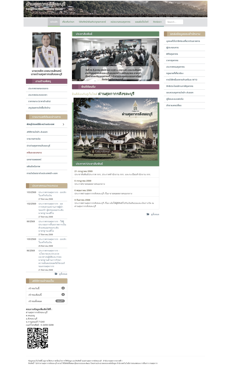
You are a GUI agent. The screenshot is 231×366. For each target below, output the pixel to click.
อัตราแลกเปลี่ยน (173, 105)
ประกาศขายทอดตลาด (38, 88)
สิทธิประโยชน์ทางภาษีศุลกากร (179, 86)
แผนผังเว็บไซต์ (141, 22)
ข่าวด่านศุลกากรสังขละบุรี (38, 145)
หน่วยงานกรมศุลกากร (120, 22)
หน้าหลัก (54, 22)
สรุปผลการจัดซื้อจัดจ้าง (39, 107)
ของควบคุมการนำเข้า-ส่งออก (179, 92)
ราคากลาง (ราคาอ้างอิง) (39, 101)
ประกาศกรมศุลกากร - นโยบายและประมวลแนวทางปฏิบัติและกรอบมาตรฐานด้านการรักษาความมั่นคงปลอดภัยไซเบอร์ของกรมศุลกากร (51, 258)
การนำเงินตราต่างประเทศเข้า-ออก (42, 173)
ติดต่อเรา (157, 22)
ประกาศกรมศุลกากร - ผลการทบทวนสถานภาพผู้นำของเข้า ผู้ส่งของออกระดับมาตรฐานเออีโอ (50, 208)
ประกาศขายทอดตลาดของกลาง (89, 182)
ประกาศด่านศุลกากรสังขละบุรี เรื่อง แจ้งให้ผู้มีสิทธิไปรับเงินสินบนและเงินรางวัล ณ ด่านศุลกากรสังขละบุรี (114, 203)
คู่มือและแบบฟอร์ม (174, 99)
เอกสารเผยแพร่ (34, 159)
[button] (78, 59)
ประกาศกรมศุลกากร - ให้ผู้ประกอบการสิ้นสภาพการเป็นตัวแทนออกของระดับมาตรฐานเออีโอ (52, 226)
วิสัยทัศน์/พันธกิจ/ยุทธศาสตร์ (92, 22)
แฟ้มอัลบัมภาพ (33, 166)
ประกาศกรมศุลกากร (175, 67)
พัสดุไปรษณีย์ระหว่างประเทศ (40, 124)
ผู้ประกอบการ (172, 47)
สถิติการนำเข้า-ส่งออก (37, 132)
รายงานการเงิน (33, 139)
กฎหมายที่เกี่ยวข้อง (174, 73)
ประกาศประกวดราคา (37, 95)
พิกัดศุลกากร (172, 54)
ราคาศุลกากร (172, 60)
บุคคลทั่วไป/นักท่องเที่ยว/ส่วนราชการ (183, 41)
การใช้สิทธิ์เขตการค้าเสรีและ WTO (181, 79)
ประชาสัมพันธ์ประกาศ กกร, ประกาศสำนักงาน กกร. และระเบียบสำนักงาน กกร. (112, 173)
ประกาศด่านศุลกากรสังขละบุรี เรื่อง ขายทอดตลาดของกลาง (103, 192)
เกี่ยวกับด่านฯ (68, 22)
